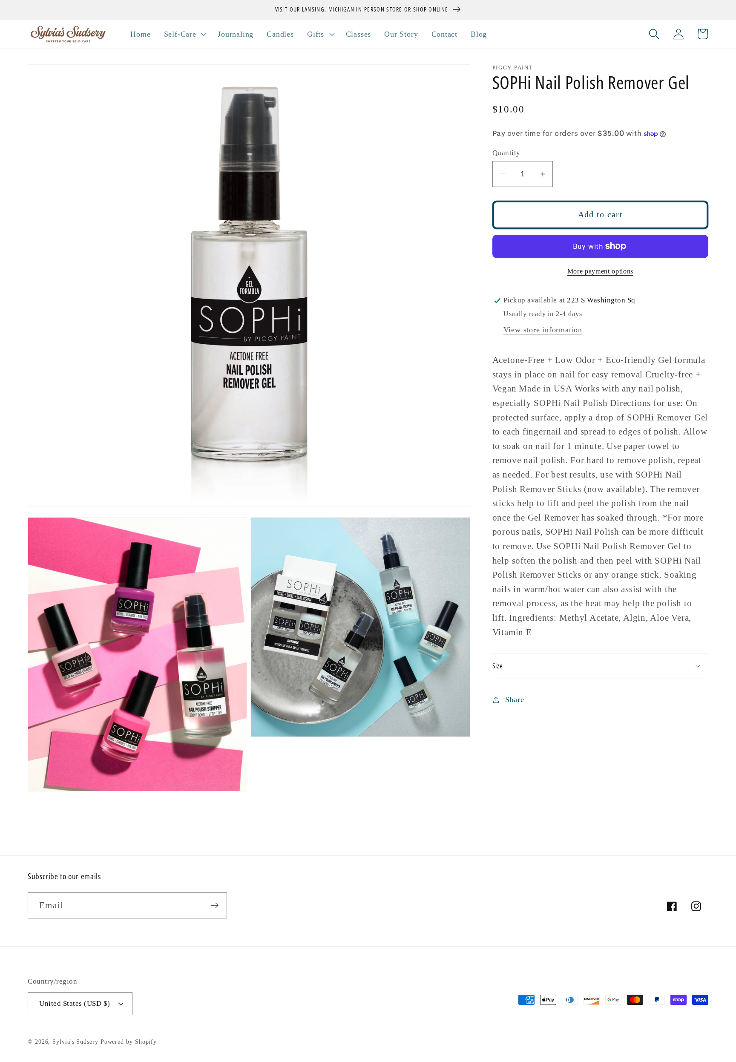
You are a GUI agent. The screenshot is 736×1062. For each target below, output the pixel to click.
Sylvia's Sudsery (75, 1041)
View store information (542, 330)
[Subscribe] (214, 905)
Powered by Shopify (129, 1041)
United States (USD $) (74, 1003)
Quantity (506, 153)
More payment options (600, 271)
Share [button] (514, 699)
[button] (184, 34)
